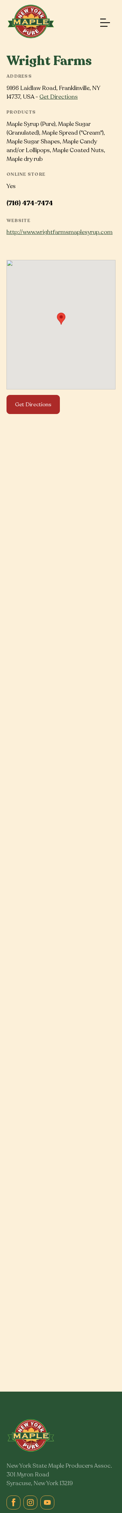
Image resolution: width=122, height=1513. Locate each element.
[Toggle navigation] (103, 23)
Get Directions (58, 97)
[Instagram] (30, 1502)
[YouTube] (47, 1502)
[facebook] (13, 1502)
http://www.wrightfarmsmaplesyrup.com (60, 232)
